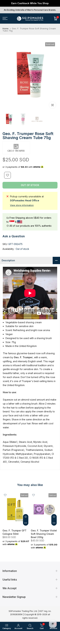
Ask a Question (13, 238)
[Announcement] (30, 4)
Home (5, 31)
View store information (22, 207)
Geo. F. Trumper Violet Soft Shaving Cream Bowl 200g (44, 536)
